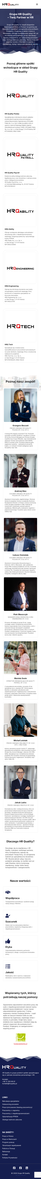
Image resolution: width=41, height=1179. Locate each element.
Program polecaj (8, 1142)
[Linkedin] (27, 1168)
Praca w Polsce (7, 1136)
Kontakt (5, 1155)
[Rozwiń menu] (37, 4)
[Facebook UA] (20, 1168)
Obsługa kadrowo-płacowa (12, 1120)
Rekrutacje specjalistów (10, 1101)
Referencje (6, 1151)
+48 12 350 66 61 (8, 1081)
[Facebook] (14, 1168)
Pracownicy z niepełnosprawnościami (15, 1113)
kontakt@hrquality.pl (9, 1084)
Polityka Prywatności (9, 1158)
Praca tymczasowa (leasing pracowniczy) (17, 1107)
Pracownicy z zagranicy (11, 1110)
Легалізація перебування (11, 1145)
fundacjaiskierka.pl (20, 1044)
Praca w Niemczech (9, 1139)
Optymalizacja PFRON (10, 1116)
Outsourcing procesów (10, 1104)
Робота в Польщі (8, 1148)
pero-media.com (22, 1175)
